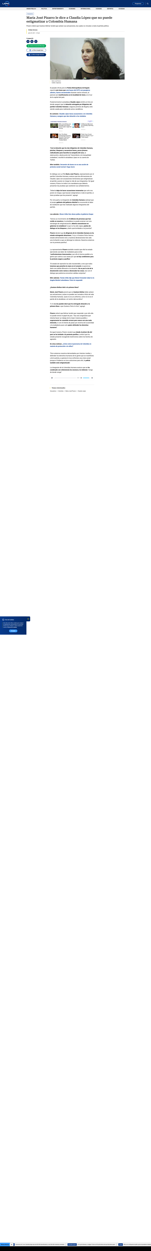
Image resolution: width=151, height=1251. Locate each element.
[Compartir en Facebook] (28, 41)
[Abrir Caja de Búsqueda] (147, 3)
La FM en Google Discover (37, 54)
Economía (72, 9)
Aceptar (13, 631)
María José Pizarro (70, 391)
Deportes (110, 9)
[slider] (65, 378)
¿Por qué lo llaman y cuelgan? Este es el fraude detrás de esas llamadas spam (30, 1244)
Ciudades (99, 9)
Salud (54, 1244)
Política (44, 9)
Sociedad (122, 9)
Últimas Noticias (5, 1244)
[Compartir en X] (32, 41)
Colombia (60, 391)
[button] (52, 378)
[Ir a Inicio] (6, 3)
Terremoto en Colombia (119, 1244)
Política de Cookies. (12, 627)
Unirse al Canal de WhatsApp (37, 46)
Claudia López (82, 391)
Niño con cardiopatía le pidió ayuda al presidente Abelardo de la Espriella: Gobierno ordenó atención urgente (83, 1244)
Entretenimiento (58, 9)
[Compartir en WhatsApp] (35, 41)
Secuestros (53, 391)
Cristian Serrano (32, 30)
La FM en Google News (37, 50)
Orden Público (31, 9)
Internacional (85, 9)
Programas (138, 3)
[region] (72, 378)
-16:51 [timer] (78, 377)
